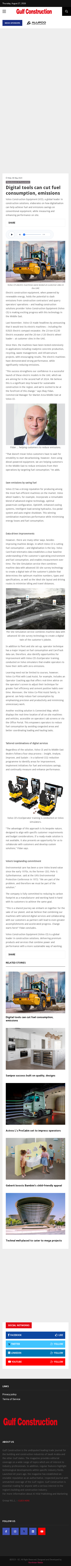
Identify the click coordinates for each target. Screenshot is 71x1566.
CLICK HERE (24, 1500)
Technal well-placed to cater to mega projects (34, 1240)
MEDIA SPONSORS (12, 23)
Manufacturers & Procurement (18, 182)
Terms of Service (11, 1399)
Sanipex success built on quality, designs (30, 1075)
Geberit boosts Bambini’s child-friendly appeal (34, 1185)
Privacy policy (9, 1394)
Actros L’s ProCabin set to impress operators (33, 1130)
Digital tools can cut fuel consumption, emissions (29, 1019)
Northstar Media (35, 1562)
